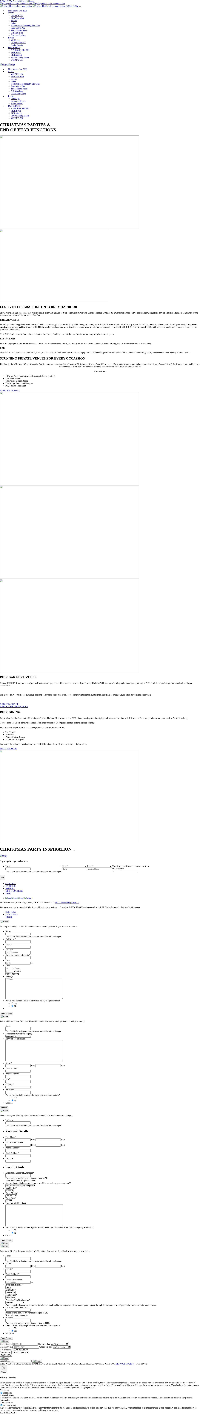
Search (3, 1361)
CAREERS (10, 886)
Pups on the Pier (18, 28)
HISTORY (10, 888)
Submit (4, 1108)
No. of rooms (5, 1350)
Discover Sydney (18, 35)
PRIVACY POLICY (125, 1364)
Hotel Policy (10, 912)
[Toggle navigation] (80, 6)
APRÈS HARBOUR (20, 50)
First (33, 1065)
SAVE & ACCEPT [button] (8, 1413)
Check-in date (6, 1344)
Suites (13, 23)
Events (11, 38)
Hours (17, 968)
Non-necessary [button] (6, 1402)
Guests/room (5, 1352)
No (15, 1006)
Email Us (75, 902)
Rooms (14, 20)
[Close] (4, 921)
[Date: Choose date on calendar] (32, 963)
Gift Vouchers (17, 33)
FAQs (8, 893)
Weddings (15, 40)
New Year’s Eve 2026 (17, 11)
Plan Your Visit (17, 18)
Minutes (17, 971)
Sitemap (8, 917)
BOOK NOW (6, 1)
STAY (11, 13)
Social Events (17, 45)
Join (2, 878)
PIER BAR (16, 52)
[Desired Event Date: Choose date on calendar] (32, 1282)
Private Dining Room (20, 57)
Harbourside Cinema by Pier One (25, 25)
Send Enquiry (6, 1013)
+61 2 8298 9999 (62, 902)
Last (63, 1065)
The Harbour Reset (19, 30)
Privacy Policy (11, 914)
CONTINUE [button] (141, 1364)
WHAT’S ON (17, 15)
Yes (15, 1003)
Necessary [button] (4, 1390)
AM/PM (15, 974)
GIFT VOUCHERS (14, 891)
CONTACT (10, 883)
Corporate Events (18, 42)
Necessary (7, 1393)
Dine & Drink (14, 47)
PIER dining (16, 55)
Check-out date (6, 1347)
